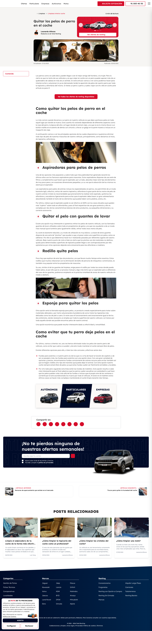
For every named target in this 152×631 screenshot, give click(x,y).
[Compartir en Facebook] (38, 424)
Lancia (58, 587)
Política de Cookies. (9, 616)
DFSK (58, 600)
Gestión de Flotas (10, 583)
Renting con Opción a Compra (110, 591)
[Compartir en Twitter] (51, 424)
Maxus (72, 583)
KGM (58, 591)
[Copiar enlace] (82, 424)
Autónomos (56, 4)
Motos (66, 4)
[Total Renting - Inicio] (10, 3)
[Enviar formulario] (73, 456)
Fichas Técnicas (9, 587)
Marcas (101, 600)
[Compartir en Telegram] (69, 424)
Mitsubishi (74, 600)
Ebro (44, 604)
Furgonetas (103, 587)
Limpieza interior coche (56, 13)
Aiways (73, 595)
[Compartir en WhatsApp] (45, 424)
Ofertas (24, 4)
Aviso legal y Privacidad (74, 625)
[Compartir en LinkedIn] (63, 424)
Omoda (59, 604)
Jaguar (45, 583)
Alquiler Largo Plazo (133, 583)
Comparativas (8, 591)
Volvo (44, 591)
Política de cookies (90, 625)
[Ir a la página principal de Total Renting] (35, 13)
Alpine (72, 604)
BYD (57, 595)
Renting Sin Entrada (106, 595)
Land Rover (46, 600)
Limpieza (41, 13)
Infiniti (72, 587)
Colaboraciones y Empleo (57, 625)
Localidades (8, 595)
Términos (100, 625)
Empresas (45, 4)
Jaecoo (45, 595)
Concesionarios (105, 583)
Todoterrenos (130, 591)
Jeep (58, 583)
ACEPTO (20, 620)
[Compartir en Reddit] (76, 424)
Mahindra (73, 591)
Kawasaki (46, 587)
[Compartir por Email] (57, 424)
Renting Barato (131, 595)
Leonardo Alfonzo (48, 31)
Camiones (129, 587)
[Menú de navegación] (149, 3)
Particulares (34, 4)
